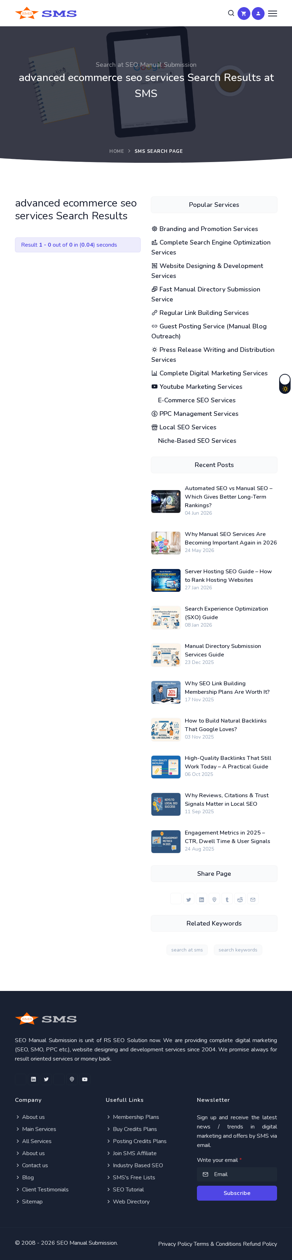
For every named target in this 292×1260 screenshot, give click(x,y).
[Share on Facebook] (176, 898)
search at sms (187, 950)
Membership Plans (135, 1117)
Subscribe (237, 1193)
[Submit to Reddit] (240, 898)
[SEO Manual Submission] (146, 1018)
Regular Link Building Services (203, 313)
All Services (36, 1141)
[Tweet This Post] (188, 898)
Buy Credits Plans (134, 1129)
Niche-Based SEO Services (196, 440)
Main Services (38, 1129)
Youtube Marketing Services (200, 386)
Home (116, 151)
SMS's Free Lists (133, 1177)
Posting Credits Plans (139, 1141)
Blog (27, 1177)
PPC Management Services (198, 413)
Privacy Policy (175, 1244)
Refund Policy (260, 1244)
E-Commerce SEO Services (196, 400)
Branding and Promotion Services (208, 229)
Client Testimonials (45, 1190)
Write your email (219, 1160)
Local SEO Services (187, 427)
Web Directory (130, 1202)
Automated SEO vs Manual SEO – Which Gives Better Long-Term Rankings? (228, 496)
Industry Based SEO (137, 1165)
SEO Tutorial (127, 1190)
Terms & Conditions (217, 1244)
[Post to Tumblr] (227, 898)
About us (33, 1117)
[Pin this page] (214, 898)
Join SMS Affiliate (134, 1153)
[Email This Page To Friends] (253, 898)
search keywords (238, 950)
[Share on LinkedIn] (201, 898)
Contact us (34, 1165)
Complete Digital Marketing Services (213, 373)
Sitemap (32, 1202)
